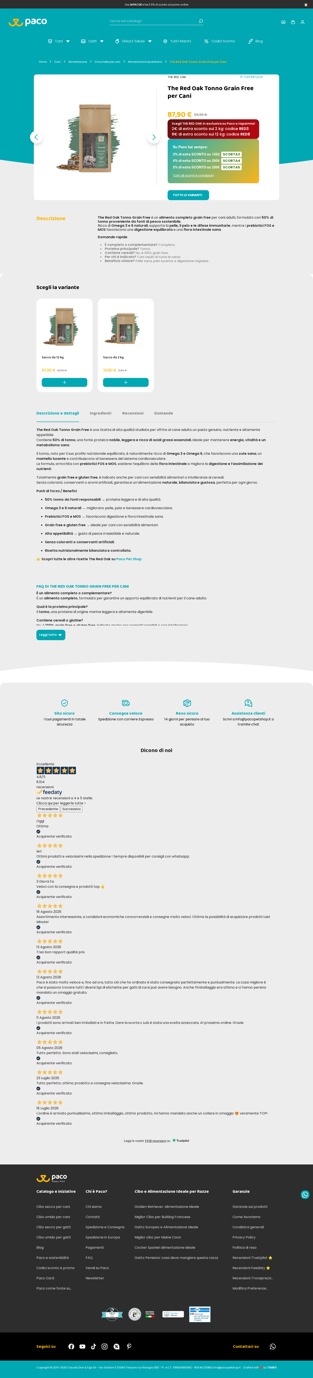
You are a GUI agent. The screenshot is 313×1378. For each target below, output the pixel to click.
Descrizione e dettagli (57, 413)
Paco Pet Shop (129, 559)
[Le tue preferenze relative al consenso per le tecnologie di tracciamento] (306, 1371)
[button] (36, 137)
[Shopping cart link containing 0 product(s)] (293, 22)
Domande (163, 413)
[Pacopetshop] (71, 1346)
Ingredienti (100, 413)
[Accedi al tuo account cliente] (283, 22)
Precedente (48, 809)
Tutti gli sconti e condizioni (193, 175)
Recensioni (133, 413)
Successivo (71, 809)
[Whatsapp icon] (305, 1194)
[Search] (201, 21)
